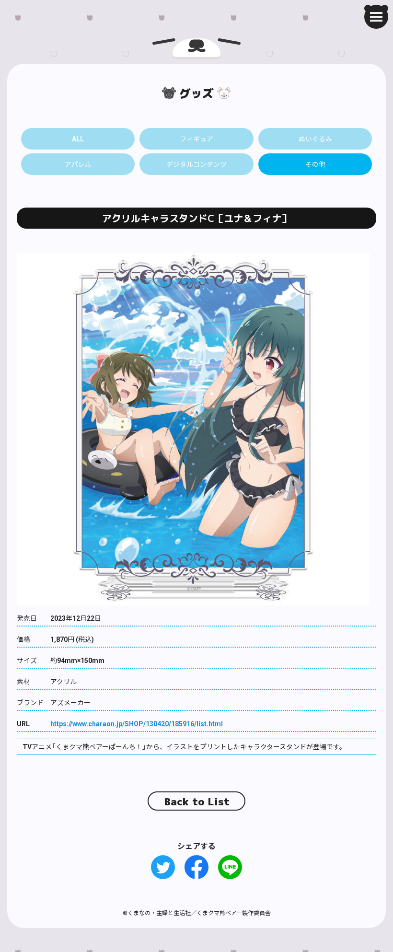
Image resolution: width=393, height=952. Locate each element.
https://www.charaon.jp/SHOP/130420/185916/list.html (136, 723)
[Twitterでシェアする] (163, 867)
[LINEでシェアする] (230, 867)
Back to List (197, 801)
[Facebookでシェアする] (196, 867)
